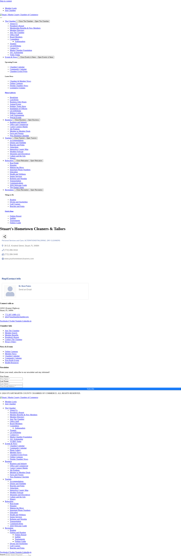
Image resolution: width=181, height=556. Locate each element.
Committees (14, 39)
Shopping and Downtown (20, 154)
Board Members (16, 37)
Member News (15, 452)
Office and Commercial (19, 124)
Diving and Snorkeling (19, 544)
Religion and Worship (18, 179)
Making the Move (17, 167)
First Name (4, 376)
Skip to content (6, 1)
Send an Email (25, 289)
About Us (13, 24)
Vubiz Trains (15, 55)
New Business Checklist (19, 136)
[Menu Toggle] (1, 17)
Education (14, 172)
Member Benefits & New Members (23, 415)
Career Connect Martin (19, 127)
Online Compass (16, 457)
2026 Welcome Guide (18, 185)
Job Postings (15, 129)
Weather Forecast (16, 151)
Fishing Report (20, 535)
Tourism (8, 479)
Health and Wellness (18, 174)
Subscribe (90, 389)
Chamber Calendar (17, 446)
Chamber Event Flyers (18, 455)
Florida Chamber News (19, 459)
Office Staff (14, 35)
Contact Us (14, 48)
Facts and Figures (17, 133)
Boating (13, 530)
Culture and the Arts (17, 156)
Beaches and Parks (17, 145)
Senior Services (16, 176)
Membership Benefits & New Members (25, 28)
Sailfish (18, 537)
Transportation (15, 181)
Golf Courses (15, 546)
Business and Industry (18, 122)
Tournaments (20, 539)
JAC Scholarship (16, 52)
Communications (16, 183)
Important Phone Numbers (20, 170)
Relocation (9, 501)
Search (2, 555)
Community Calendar (18, 448)
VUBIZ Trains (15, 441)
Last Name (4, 381)
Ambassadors (20, 41)
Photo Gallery (15, 450)
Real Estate (14, 163)
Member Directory (17, 30)
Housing (13, 165)
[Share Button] (4, 236)
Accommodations (17, 140)
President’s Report (17, 26)
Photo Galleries (10, 93)
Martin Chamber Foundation (21, 50)
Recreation (9, 528)
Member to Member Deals (20, 131)
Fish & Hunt (9, 211)
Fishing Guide (20, 541)
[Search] (30, 555)
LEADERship (15, 46)
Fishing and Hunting (18, 532)
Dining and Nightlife (18, 143)
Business (8, 461)
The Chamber (10, 408)
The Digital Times (17, 187)
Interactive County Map (19, 149)
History (13, 158)
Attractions (14, 147)
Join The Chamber (17, 32)
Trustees (13, 44)
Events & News (11, 444)
